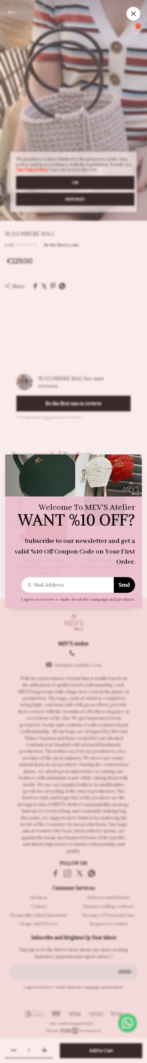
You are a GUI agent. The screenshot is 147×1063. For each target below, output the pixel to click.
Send (124, 585)
